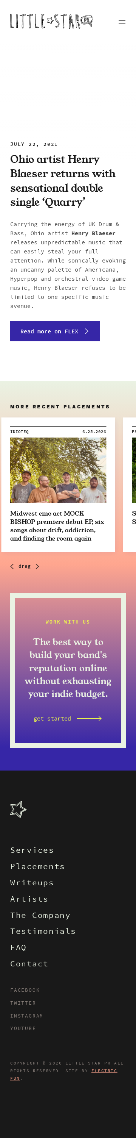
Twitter (23, 1003)
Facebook (25, 991)
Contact (29, 965)
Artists (29, 900)
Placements (37, 867)
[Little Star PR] (51, 22)
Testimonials (43, 932)
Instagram (26, 1016)
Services (32, 851)
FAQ (18, 948)
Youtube (23, 1029)
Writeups (32, 884)
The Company (40, 916)
